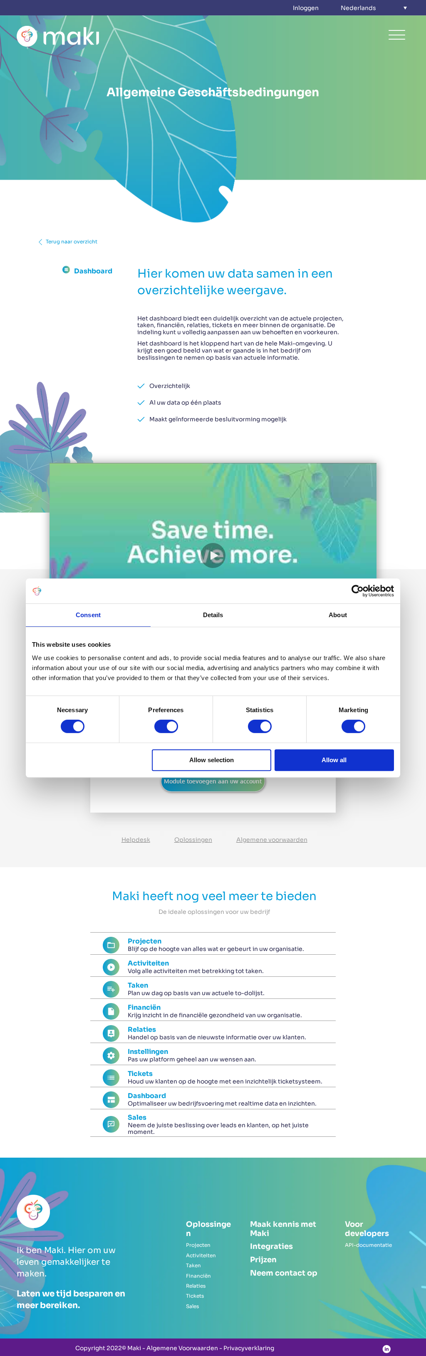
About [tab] (338, 614)
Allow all (334, 759)
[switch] (166, 726)
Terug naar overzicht (71, 241)
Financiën (198, 1276)
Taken (193, 1265)
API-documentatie (368, 1245)
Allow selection (211, 759)
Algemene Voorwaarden (182, 1348)
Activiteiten (201, 1255)
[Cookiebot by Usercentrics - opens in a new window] (357, 591)
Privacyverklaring (248, 1348)
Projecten (198, 1245)
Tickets (195, 1296)
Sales (192, 1306)
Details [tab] (213, 614)
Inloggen (306, 8)
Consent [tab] (88, 614)
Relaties (196, 1286)
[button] (373, 7)
